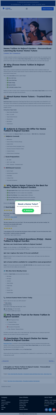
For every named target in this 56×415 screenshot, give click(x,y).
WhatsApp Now (28, 210)
